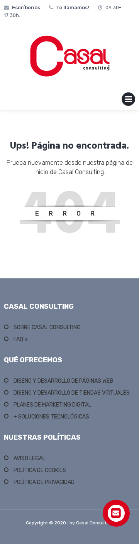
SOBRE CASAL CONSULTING (47, 327)
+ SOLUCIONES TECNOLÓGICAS (51, 416)
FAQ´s (21, 339)
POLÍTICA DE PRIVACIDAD (44, 482)
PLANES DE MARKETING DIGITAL (52, 405)
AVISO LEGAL (29, 458)
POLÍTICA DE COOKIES (40, 470)
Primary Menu (128, 100)
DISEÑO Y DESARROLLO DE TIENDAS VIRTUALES (72, 393)
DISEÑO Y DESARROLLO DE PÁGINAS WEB (63, 381)
